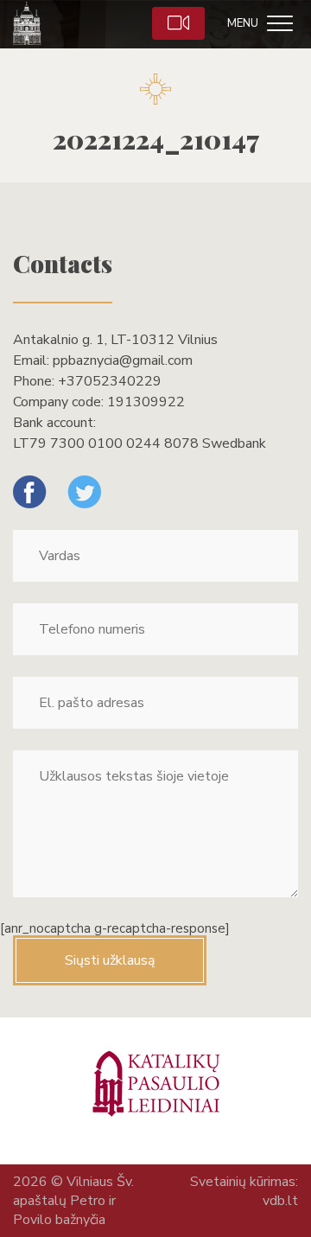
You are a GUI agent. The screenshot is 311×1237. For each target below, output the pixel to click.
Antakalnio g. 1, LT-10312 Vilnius (115, 339)
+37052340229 (110, 381)
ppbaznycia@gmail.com (123, 360)
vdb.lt (280, 1200)
